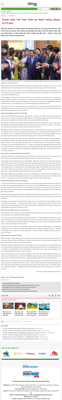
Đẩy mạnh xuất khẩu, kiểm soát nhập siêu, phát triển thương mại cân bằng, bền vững (21, 285)
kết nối (5, 296)
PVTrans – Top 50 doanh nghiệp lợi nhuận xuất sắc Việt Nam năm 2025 (20, 334)
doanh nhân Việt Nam (17, 321)
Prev (4, 353)
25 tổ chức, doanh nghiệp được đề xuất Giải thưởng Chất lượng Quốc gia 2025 (19, 291)
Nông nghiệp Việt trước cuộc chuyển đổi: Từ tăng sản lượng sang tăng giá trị (19, 287)
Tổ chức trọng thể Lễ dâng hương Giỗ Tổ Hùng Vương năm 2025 (18, 328)
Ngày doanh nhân (28, 321)
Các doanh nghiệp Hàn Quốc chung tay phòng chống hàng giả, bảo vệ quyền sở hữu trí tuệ (24, 332)
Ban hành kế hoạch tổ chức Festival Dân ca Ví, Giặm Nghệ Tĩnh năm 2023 (20, 337)
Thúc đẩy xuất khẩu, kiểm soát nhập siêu (11, 283)
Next (56, 353)
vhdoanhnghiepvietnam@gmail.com (42, 394)
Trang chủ (3, 15)
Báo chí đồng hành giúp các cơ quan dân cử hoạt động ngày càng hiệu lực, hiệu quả (22, 13)
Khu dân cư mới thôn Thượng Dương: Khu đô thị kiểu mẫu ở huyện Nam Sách (21, 330)
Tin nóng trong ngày (9, 300)
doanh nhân (7, 321)
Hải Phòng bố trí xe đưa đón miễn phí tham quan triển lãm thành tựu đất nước (21, 339)
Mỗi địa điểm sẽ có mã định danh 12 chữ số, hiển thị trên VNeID (16, 289)
